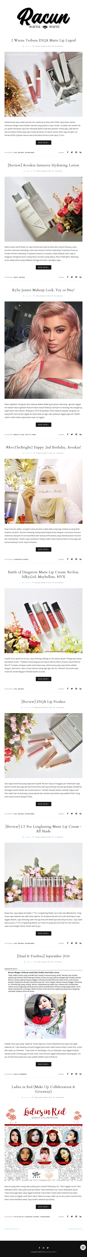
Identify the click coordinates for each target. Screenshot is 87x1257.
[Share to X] (72, 152)
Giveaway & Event (21, 559)
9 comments (58, 962)
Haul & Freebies (20, 1074)
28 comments (60, 1097)
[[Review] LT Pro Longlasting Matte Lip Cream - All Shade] (43, 907)
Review (21, 152)
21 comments (60, 707)
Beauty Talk (19, 434)
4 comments (58, 171)
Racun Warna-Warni (50, 1252)
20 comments (59, 46)
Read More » (43, 142)
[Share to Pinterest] (76, 152)
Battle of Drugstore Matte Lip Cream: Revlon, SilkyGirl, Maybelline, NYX (43, 574)
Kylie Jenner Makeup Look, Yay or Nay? (43, 290)
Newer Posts (12, 1229)
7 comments (60, 453)
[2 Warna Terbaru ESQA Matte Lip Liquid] (43, 116)
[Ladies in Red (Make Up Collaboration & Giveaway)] (43, 1180)
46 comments (59, 582)
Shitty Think (30, 434)
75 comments (59, 837)
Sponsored (29, 152)
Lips (15, 152)
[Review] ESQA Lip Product (44, 701)
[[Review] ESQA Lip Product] (43, 777)
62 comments (58, 296)
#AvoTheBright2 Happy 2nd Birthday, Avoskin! (43, 447)
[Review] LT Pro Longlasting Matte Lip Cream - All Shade (44, 829)
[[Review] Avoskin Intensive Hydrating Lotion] (43, 241)
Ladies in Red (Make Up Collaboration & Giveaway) (43, 1089)
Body (16, 277)
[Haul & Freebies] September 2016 (43, 956)
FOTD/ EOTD (19, 1217)
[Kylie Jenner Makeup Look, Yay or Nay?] (43, 398)
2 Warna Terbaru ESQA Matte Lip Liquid (43, 40)
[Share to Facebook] (67, 152)
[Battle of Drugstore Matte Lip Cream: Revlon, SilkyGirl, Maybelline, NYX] (43, 652)
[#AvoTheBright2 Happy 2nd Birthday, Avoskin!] (43, 523)
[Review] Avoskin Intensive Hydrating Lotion (43, 165)
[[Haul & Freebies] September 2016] (43, 1038)
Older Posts (75, 1229)
